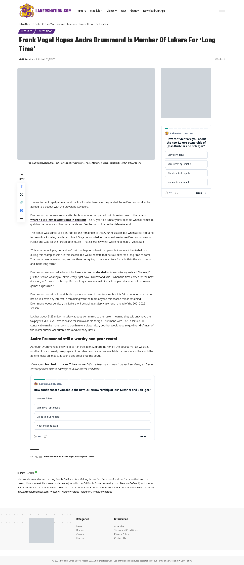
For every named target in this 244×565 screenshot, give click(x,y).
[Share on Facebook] (21, 187)
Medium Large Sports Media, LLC (76, 560)
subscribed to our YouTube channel (64, 364)
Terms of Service (166, 560)
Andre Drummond (52, 456)
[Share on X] (21, 195)
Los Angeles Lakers (84, 456)
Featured (27, 31)
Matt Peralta (26, 59)
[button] (21, 202)
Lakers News (45, 31)
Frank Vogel (68, 456)
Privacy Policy (184, 560)
